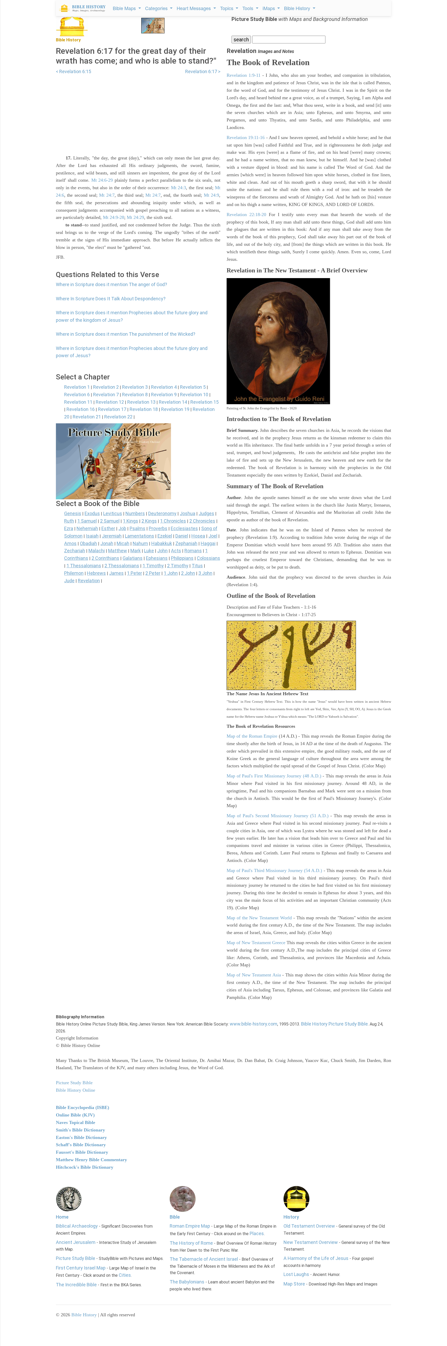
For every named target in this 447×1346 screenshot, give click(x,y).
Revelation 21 (87, 416)
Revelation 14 (173, 402)
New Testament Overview (311, 1242)
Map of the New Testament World (259, 917)
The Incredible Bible (76, 1284)
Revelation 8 (135, 394)
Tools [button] (248, 8)
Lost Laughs (296, 1274)
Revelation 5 (193, 387)
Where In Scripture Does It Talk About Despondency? (111, 298)
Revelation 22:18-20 (246, 214)
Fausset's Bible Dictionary (82, 1152)
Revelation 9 (164, 394)
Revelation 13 (141, 402)
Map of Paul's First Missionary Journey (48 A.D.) (274, 775)
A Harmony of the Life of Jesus (316, 1258)
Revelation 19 (175, 409)
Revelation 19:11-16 (246, 137)
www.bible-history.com (253, 1024)
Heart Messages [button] (194, 8)
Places (257, 1233)
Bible (175, 1217)
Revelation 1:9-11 (243, 75)
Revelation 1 (77, 387)
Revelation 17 (112, 409)
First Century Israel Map (81, 1268)
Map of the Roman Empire (252, 736)
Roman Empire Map (190, 1226)
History (291, 1217)
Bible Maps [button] (125, 8)
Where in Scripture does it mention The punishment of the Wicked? (125, 334)
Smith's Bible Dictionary (80, 1130)
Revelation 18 (144, 409)
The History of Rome (191, 1243)
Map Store (294, 1284)
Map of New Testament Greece (256, 942)
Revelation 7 (106, 394)
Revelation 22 (118, 416)
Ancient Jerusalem (75, 1242)
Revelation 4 (164, 387)
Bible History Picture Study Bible (334, 1024)
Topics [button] (227, 8)
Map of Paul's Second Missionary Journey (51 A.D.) (278, 815)
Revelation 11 (78, 402)
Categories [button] (157, 8)
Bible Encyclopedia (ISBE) (82, 1107)
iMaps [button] (269, 8)
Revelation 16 (80, 409)
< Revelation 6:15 (73, 71)
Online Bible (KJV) (75, 1115)
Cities (125, 1275)
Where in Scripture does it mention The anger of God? (111, 284)
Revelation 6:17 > (202, 71)
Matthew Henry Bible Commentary (91, 1159)
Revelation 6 (77, 394)
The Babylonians (187, 1281)
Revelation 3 (135, 387)
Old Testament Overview (309, 1226)
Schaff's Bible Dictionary (81, 1144)
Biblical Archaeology (77, 1226)
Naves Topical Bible (75, 1122)
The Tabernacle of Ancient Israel (204, 1259)
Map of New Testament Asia (254, 974)
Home (62, 1217)
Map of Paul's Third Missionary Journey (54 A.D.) (274, 870)
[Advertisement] (138, 111)
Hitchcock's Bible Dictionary (84, 1167)
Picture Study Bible (75, 1258)
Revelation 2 (106, 387)
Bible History (84, 1314)
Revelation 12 (110, 402)
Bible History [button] (297, 8)
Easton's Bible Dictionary (81, 1137)
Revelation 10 (194, 394)
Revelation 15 (204, 402)
